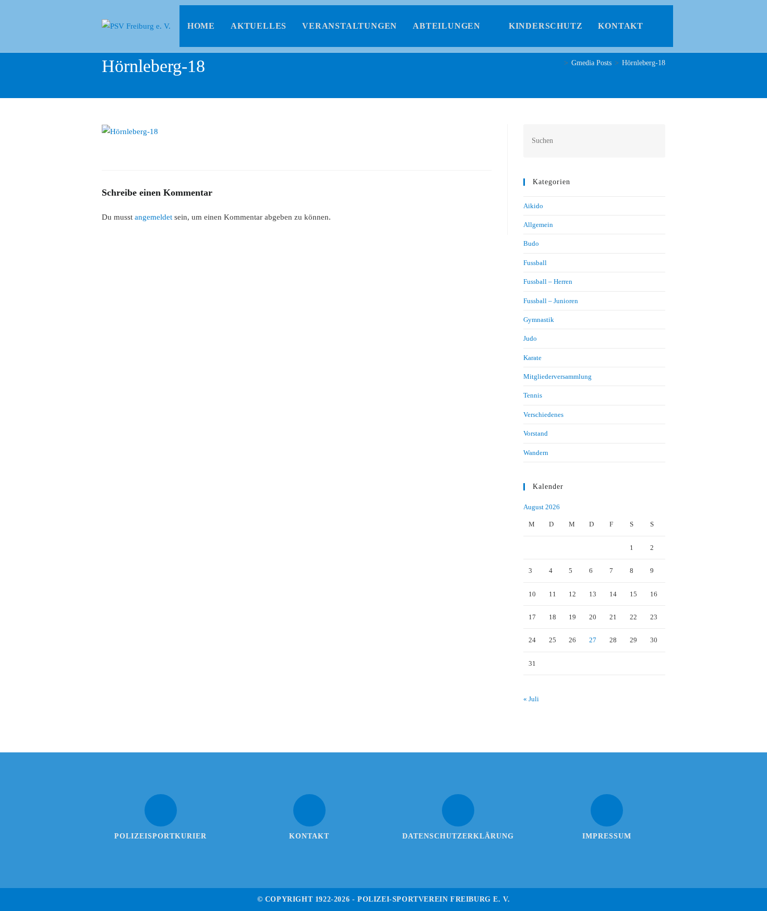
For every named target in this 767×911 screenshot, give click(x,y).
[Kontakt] (309, 810)
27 (592, 640)
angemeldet (153, 217)
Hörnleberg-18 (643, 63)
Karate (532, 358)
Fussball (535, 263)
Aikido (533, 206)
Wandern (535, 453)
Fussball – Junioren (550, 301)
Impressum (606, 836)
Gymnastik (538, 319)
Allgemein (538, 225)
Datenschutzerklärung (458, 836)
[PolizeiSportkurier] (161, 810)
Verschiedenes (543, 414)
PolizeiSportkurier (160, 836)
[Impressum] (607, 810)
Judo (530, 338)
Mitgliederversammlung (557, 376)
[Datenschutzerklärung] (458, 810)
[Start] (558, 63)
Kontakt (309, 836)
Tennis (532, 395)
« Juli (531, 699)
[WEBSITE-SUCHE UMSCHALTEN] (662, 26)
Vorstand (535, 433)
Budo (531, 243)
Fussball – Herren (547, 281)
